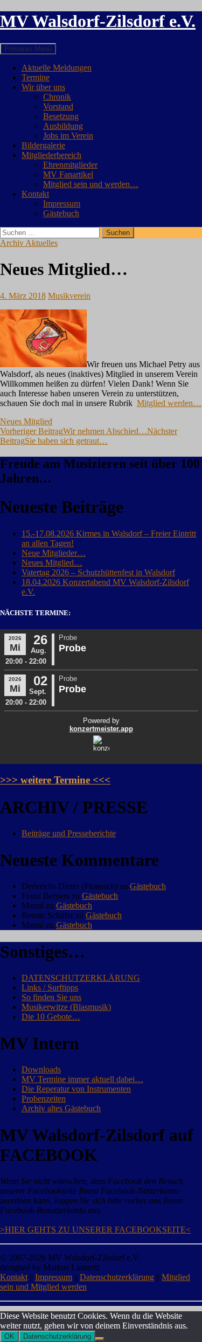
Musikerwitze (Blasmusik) (66, 1006)
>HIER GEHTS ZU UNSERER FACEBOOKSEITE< (95, 1229)
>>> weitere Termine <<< (55, 780)
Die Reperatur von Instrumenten (76, 1088)
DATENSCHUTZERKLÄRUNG (81, 977)
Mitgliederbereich (51, 155)
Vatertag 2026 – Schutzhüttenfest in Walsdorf (98, 572)
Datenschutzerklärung (117, 1277)
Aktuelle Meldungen (57, 67)
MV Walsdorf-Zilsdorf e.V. (98, 21)
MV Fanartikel (68, 174)
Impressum (61, 203)
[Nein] (99, 1338)
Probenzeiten (44, 1098)
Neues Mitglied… (52, 562)
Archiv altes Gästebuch (61, 1108)
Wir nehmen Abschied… (73, 431)
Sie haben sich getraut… (88, 435)
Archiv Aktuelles (29, 242)
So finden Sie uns (51, 997)
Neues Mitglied (26, 421)
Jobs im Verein (68, 135)
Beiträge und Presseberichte (69, 833)
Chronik (57, 96)
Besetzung (61, 116)
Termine (36, 77)
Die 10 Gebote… (51, 1016)
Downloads (41, 1069)
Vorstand (58, 106)
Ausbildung (63, 125)
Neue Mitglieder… (54, 553)
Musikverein (69, 295)
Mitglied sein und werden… (90, 184)
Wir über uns (43, 87)
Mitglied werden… (169, 403)
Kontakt (35, 193)
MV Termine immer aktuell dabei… (82, 1079)
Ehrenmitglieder (70, 164)
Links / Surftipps (50, 987)
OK (9, 1336)
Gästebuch (61, 213)
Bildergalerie (43, 145)
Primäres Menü (28, 49)
